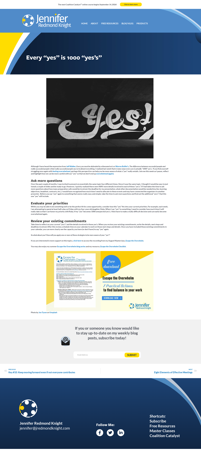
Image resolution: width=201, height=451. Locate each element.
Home (84, 23)
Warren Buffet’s (122, 166)
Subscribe (158, 421)
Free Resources (109, 23)
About (94, 23)
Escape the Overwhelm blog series (71, 246)
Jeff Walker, (71, 166)
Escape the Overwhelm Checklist (113, 246)
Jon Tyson (43, 312)
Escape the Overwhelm (134, 241)
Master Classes (162, 430)
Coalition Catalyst (165, 435)
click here (77, 241)
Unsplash (53, 312)
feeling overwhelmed (61, 171)
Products (142, 23)
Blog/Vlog (127, 23)
